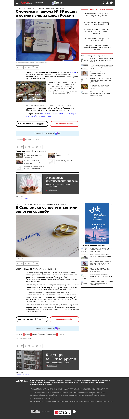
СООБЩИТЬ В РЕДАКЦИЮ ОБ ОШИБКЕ (41, 384)
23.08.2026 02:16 (20, 204)
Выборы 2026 (100, 382)
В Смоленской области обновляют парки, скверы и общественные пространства (97, 31)
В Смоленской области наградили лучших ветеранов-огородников (34, 162)
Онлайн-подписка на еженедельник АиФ (65, 382)
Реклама (60, 380)
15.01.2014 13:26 (20, 8)
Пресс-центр (51, 380)
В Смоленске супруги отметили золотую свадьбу (97, 39)
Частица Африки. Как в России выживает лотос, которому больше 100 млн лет (101, 276)
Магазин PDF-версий (87, 382)
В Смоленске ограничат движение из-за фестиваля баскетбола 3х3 (97, 23)
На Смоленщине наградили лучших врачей (65, 161)
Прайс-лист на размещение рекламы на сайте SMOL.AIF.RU (92, 380)
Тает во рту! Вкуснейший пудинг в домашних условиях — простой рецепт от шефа (100, 269)
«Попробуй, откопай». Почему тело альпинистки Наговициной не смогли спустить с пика (101, 263)
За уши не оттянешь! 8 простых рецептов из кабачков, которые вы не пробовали (101, 86)
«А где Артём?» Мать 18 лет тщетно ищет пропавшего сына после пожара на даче (101, 249)
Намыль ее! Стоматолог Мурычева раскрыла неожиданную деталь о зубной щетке (100, 80)
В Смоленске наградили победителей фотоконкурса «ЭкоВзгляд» (33, 155)
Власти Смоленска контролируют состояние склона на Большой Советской (97, 15)
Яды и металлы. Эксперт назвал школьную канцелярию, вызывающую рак (100, 73)
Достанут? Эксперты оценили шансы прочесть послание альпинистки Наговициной (101, 60)
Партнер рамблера (47, 411)
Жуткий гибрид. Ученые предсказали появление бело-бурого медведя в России (101, 66)
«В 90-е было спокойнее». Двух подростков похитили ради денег (100, 255)
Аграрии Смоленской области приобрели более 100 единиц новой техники (97, 47)
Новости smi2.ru (22, 198)
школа (73, 72)
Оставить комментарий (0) (64, 123)
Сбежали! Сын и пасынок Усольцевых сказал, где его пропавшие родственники (101, 283)
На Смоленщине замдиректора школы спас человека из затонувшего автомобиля (34, 168)
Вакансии (68, 380)
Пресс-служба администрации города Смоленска (31, 62)
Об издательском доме (37, 380)
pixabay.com (19, 258)
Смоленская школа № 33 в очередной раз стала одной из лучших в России (51, 115)
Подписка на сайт (44, 382)
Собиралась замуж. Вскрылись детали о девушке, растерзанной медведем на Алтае (100, 93)
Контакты (33, 382)
